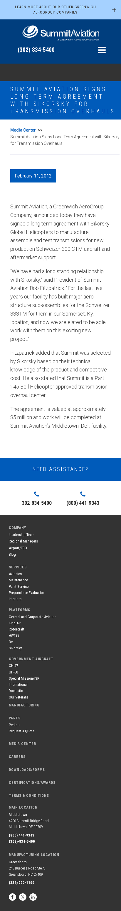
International (18, 684)
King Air (15, 623)
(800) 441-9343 (21, 835)
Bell (11, 642)
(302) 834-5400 (36, 49)
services (18, 567)
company (17, 528)
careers (17, 757)
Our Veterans (18, 697)
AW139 (14, 635)
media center (22, 744)
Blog (12, 554)
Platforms (19, 610)
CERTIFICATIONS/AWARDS (32, 783)
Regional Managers (23, 541)
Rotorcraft (16, 629)
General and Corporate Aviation (32, 617)
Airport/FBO (18, 548)
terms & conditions (29, 796)
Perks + (14, 725)
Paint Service (18, 586)
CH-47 (13, 665)
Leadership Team (21, 534)
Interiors (15, 599)
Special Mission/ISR (24, 678)
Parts (15, 718)
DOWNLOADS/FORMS (27, 770)
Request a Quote (21, 731)
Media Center (23, 130)
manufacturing (24, 705)
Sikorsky (15, 648)
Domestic (16, 690)
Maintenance (18, 580)
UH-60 (13, 672)
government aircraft (31, 659)
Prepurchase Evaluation (27, 592)
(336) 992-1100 (21, 882)
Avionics (15, 574)
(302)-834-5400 (22, 841)
